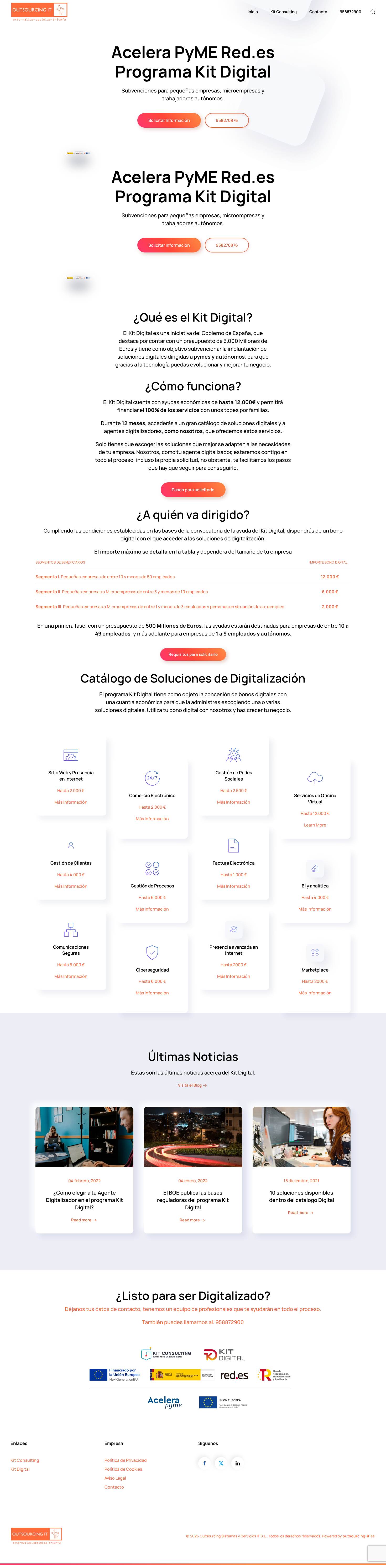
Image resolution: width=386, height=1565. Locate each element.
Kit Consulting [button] (283, 11)
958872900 (350, 11)
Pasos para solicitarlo (193, 490)
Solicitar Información (169, 120)
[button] (372, 12)
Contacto (318, 11)
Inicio (253, 11)
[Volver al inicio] (39, 12)
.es (358, 1535)
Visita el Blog (190, 1085)
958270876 (227, 120)
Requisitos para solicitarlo (193, 654)
